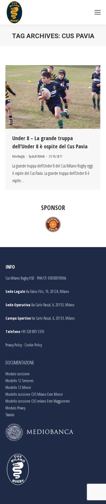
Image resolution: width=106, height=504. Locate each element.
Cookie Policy (33, 344)
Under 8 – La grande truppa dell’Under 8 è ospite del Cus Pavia (50, 142)
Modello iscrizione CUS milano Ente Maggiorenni (37, 401)
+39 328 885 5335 (32, 331)
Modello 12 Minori (18, 387)
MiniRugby (18, 156)
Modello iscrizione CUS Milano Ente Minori (34, 394)
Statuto (9, 414)
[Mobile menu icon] (98, 12)
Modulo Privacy (15, 407)
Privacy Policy (13, 344)
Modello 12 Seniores (19, 380)
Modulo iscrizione (17, 373)
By (37, 156)
